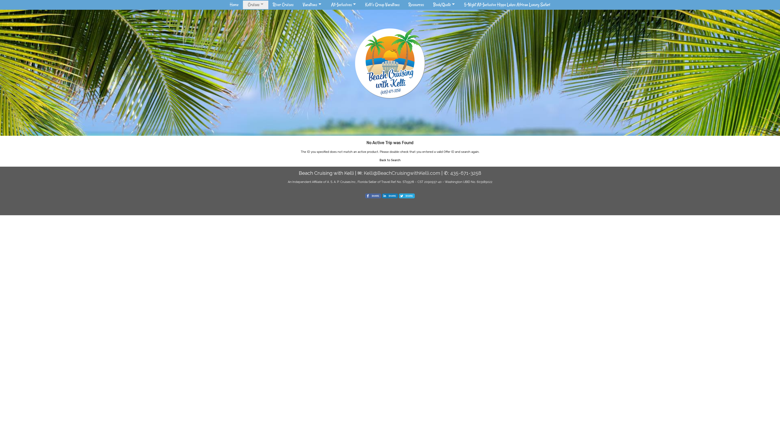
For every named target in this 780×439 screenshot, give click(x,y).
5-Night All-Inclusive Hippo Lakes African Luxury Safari (507, 5)
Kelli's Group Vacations (382, 5)
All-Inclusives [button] (341, 5)
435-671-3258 (465, 173)
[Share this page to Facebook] (373, 195)
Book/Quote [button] (442, 5)
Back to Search (390, 160)
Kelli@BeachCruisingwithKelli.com (402, 173)
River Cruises (283, 5)
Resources (416, 5)
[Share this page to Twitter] (407, 195)
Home (234, 5)
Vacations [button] (310, 5)
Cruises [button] (253, 5)
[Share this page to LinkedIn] (390, 195)
